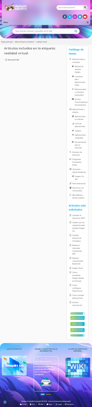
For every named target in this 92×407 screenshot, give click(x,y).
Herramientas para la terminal (80, 145)
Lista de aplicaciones (80, 125)
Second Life (13, 59)
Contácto (70, 404)
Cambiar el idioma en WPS (78, 216)
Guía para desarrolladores (79, 170)
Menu (5, 22)
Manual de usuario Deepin (79, 69)
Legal (59, 404)
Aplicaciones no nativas (80, 117)
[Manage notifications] (5, 402)
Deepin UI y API (79, 177)
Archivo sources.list (77, 303)
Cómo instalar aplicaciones (78, 296)
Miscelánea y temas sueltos (78, 196)
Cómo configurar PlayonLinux (77, 288)
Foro (33, 404)
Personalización (79, 183)
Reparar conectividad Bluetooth (77, 261)
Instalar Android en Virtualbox (76, 238)
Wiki (41, 404)
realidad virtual (41, 42)
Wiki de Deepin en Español (24, 42)
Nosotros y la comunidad (78, 189)
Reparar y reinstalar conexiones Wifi (77, 249)
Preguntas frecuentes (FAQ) (76, 162)
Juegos (78, 131)
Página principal (7, 42)
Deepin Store (77, 268)
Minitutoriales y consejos (78, 60)
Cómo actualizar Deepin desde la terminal (78, 276)
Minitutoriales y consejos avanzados (80, 92)
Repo (50, 404)
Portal (24, 404)
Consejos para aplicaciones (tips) (80, 80)
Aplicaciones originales (80, 136)
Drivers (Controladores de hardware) (81, 102)
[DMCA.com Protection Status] (46, 396)
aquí (52, 367)
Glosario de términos (77, 153)
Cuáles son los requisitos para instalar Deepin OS (78, 226)
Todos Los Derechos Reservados (59, 401)
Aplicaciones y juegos (78, 110)
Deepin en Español (27, 401)
